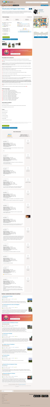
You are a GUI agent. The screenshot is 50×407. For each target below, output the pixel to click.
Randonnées (7, 5)
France (21, 22)
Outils (3, 5)
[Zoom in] (47, 19)
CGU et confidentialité (5, 394)
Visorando (3, 6)
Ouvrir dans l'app (6, 37)
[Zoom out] (47, 20)
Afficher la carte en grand (40, 37)
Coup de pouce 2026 (4, 400)
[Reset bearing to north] (47, 22)
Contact (3, 401)
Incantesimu (41, 9)
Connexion (46, 5)
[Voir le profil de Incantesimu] (35, 11)
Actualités (3, 398)
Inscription (42, 5)
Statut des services (22, 405)
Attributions (35, 27)
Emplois (3, 397)
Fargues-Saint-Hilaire (24, 23)
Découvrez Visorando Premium (24, 31)
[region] (40, 23)
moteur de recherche (22, 384)
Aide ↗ (11, 5)
